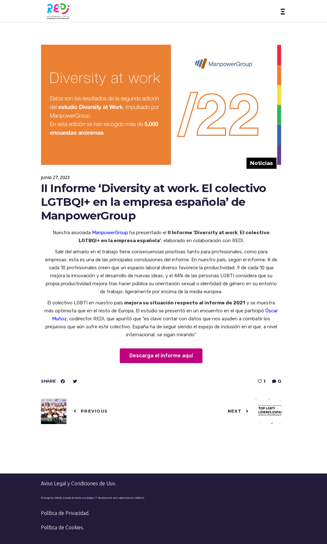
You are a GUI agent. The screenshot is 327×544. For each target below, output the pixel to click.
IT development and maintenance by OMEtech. (120, 497)
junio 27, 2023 (55, 177)
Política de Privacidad (64, 513)
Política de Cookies (62, 527)
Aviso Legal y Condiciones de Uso (78, 483)
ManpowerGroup (110, 232)
